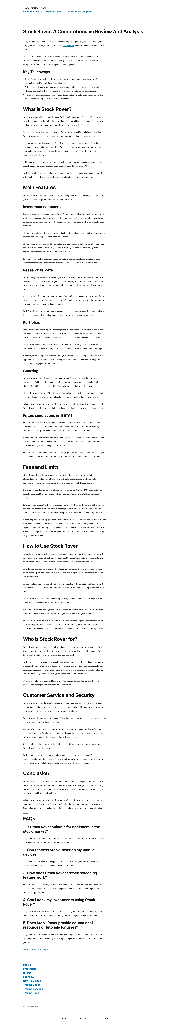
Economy (28, 976)
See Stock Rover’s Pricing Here (37, 949)
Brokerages (30, 968)
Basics (27, 964)
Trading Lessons (33, 988)
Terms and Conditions (92, 1019)
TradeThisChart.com (34, 7)
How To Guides (32, 980)
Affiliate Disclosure (78, 1019)
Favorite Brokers (32, 11)
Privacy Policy (104, 1019)
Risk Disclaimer (67, 1019)
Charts (27, 972)
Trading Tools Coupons (78, 11)
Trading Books (31, 984)
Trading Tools (53, 11)
